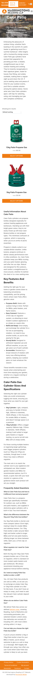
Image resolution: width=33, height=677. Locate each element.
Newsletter (7, 668)
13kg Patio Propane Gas (16, 147)
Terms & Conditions (10, 665)
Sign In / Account (22, 4)
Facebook (17, 668)
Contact (26, 668)
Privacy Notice (8, 662)
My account (25, 665)
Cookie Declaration (23, 662)
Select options (16, 156)
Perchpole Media (21, 674)
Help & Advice (12, 4)
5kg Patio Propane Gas (17, 192)
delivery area (14, 609)
